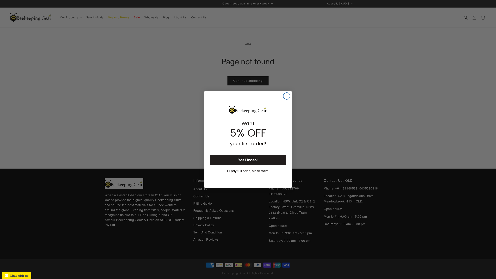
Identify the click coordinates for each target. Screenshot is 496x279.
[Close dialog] (286, 96)
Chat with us (18, 275)
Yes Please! (248, 160)
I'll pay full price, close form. (248, 171)
